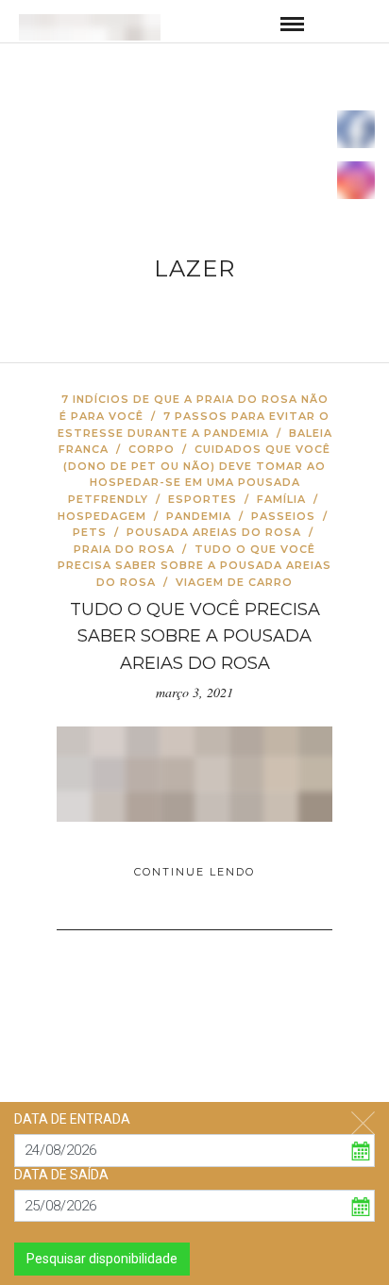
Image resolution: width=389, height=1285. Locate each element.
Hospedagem (102, 516)
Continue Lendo (194, 871)
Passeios (283, 516)
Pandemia (198, 516)
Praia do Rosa (124, 549)
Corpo (151, 449)
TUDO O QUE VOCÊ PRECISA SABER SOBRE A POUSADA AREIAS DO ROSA (195, 637)
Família (281, 499)
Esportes (202, 499)
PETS (90, 532)
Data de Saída (61, 1174)
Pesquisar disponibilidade (102, 1258)
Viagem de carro (234, 582)
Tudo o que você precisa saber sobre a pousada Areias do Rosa (194, 565)
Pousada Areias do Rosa (214, 532)
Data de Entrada (72, 1118)
